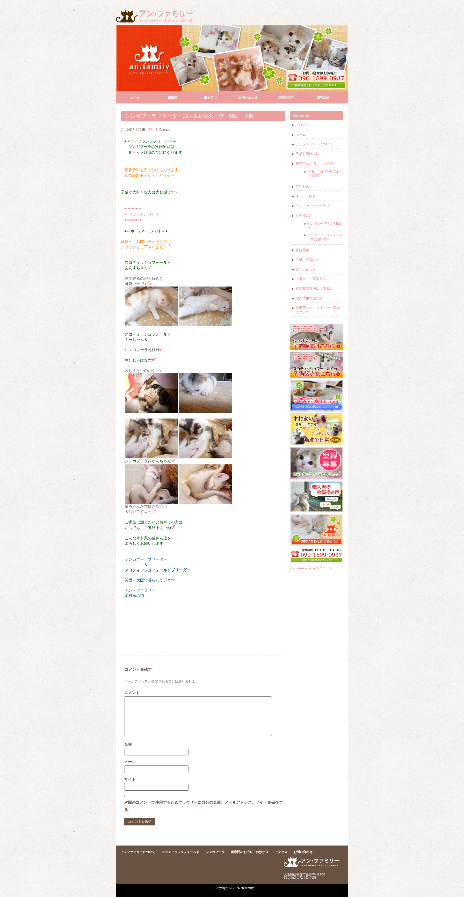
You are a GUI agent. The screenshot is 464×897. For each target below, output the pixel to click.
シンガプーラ (215, 852)
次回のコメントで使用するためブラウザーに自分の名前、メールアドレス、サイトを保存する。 (203, 806)
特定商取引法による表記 (314, 288)
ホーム (135, 97)
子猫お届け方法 (307, 154)
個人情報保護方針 (309, 298)
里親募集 (302, 250)
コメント (132, 693)
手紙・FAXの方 (307, 260)
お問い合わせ (248, 97)
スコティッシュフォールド (180, 852)
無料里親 (323, 97)
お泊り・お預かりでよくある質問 (325, 173)
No (156, 129)
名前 (128, 744)
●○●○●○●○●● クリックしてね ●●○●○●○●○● (141, 214)
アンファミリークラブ (312, 206)
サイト (130, 779)
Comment (164, 129)
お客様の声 (286, 97)
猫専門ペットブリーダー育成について (318, 310)
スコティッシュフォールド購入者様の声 (325, 237)
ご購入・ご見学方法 (311, 279)
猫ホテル (210, 97)
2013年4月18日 (136, 129)
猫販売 (172, 97)
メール (130, 762)
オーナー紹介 (306, 196)
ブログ (301, 125)
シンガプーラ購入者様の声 (325, 226)
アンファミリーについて (314, 144)
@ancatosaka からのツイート (311, 568)
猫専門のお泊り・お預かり (316, 163)
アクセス (302, 186)
